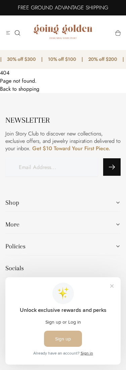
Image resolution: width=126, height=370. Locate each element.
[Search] (17, 33)
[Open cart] (118, 33)
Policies (15, 246)
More (12, 224)
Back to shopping (19, 89)
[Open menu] (8, 33)
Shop (12, 202)
